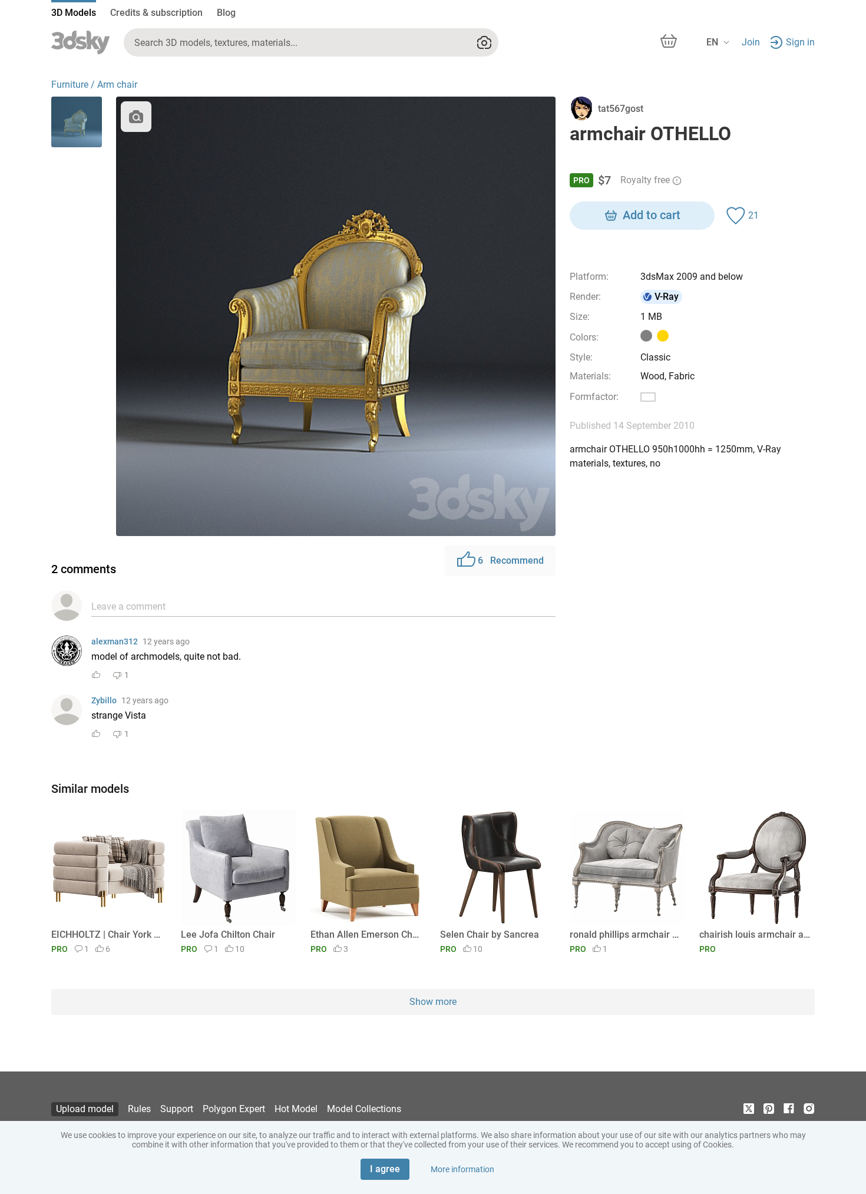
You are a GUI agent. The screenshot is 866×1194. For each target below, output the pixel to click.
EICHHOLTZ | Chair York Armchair (107, 934)
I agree (385, 1169)
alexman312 (114, 641)
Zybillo (104, 700)
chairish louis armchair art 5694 (755, 934)
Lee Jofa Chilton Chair (228, 934)
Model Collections (364, 1108)
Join (751, 42)
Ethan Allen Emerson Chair (366, 934)
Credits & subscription (156, 12)
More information (462, 1169)
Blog (226, 12)
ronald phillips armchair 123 (625, 934)
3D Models (73, 12)
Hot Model (296, 1108)
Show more (433, 1001)
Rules (139, 1108)
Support (176, 1108)
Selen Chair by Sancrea (489, 934)
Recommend (511, 560)
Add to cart (651, 215)
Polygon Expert (234, 1108)
